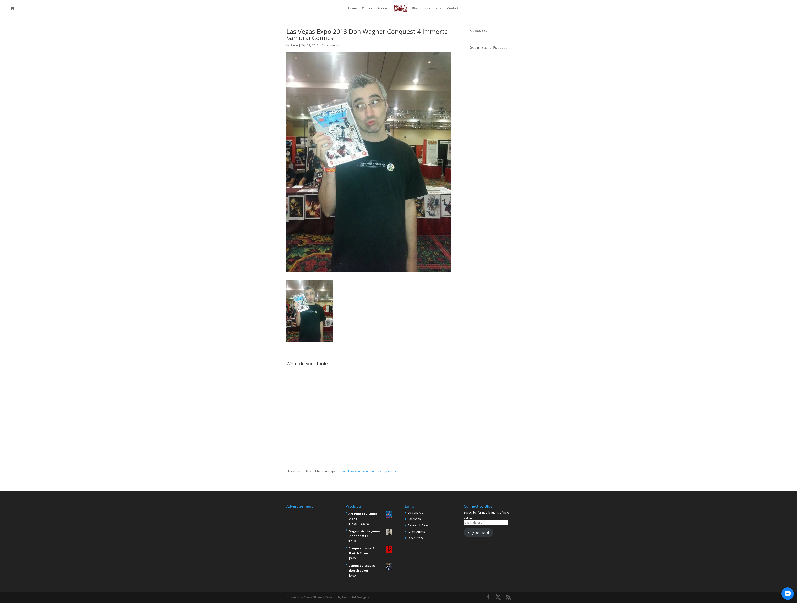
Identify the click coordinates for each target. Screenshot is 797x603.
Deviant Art (415, 512)
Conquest (478, 30)
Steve (294, 45)
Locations (431, 8)
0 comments (330, 45)
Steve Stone (416, 538)
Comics (367, 8)
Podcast (383, 8)
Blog (415, 8)
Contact (452, 8)
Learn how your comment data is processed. (370, 471)
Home (352, 8)
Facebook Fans (418, 525)
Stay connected (478, 533)
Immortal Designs (355, 597)
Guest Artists (416, 532)
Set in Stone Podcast (488, 47)
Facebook (414, 519)
